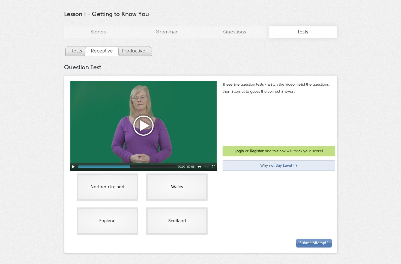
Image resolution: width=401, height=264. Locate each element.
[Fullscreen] (213, 166)
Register (257, 151)
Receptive (102, 51)
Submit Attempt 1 (314, 243)
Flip (199, 166)
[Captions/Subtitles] (206, 166)
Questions (234, 32)
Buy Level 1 (285, 165)
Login (239, 151)
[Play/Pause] (73, 166)
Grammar (166, 32)
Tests (302, 32)
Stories (98, 32)
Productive (133, 51)
